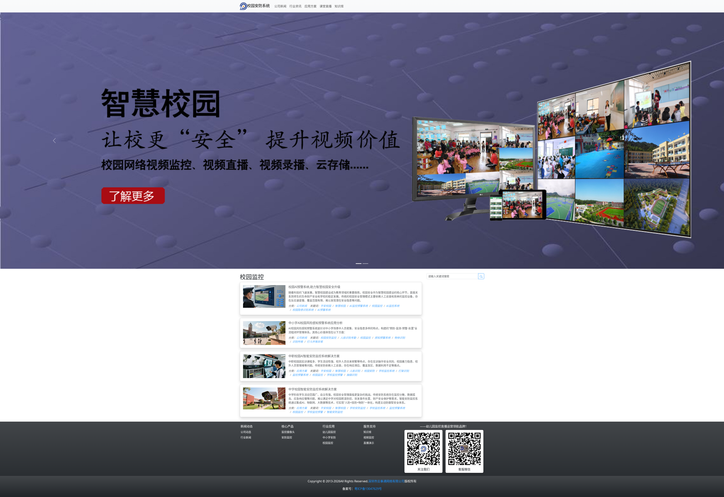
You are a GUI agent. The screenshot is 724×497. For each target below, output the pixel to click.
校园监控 (377, 306)
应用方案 (310, 6)
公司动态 (246, 432)
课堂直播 (326, 6)
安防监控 (286, 437)
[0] (358, 263)
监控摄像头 (288, 432)
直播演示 (369, 443)
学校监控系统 (386, 371)
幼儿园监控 (329, 432)
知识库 (339, 6)
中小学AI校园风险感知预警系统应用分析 (315, 323)
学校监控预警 (335, 375)
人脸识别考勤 (348, 337)
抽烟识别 (352, 375)
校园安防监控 (328, 337)
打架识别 (403, 371)
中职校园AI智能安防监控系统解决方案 (314, 356)
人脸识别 (355, 371)
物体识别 (399, 337)
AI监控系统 (392, 306)
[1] (365, 263)
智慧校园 (340, 306)
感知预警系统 (382, 337)
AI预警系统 (324, 310)
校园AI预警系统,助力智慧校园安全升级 (314, 287)
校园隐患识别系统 (303, 310)
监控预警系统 (300, 375)
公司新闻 (280, 6)
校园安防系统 (258, 5)
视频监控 (369, 437)
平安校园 (326, 306)
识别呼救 (297, 341)
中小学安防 (329, 437)
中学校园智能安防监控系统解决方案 (312, 389)
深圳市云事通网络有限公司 (386, 481)
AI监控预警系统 (359, 306)
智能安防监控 (335, 412)
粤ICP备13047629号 (368, 489)
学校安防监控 (357, 408)
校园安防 (369, 371)
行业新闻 (246, 437)
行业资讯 (295, 6)
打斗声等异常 (315, 341)
